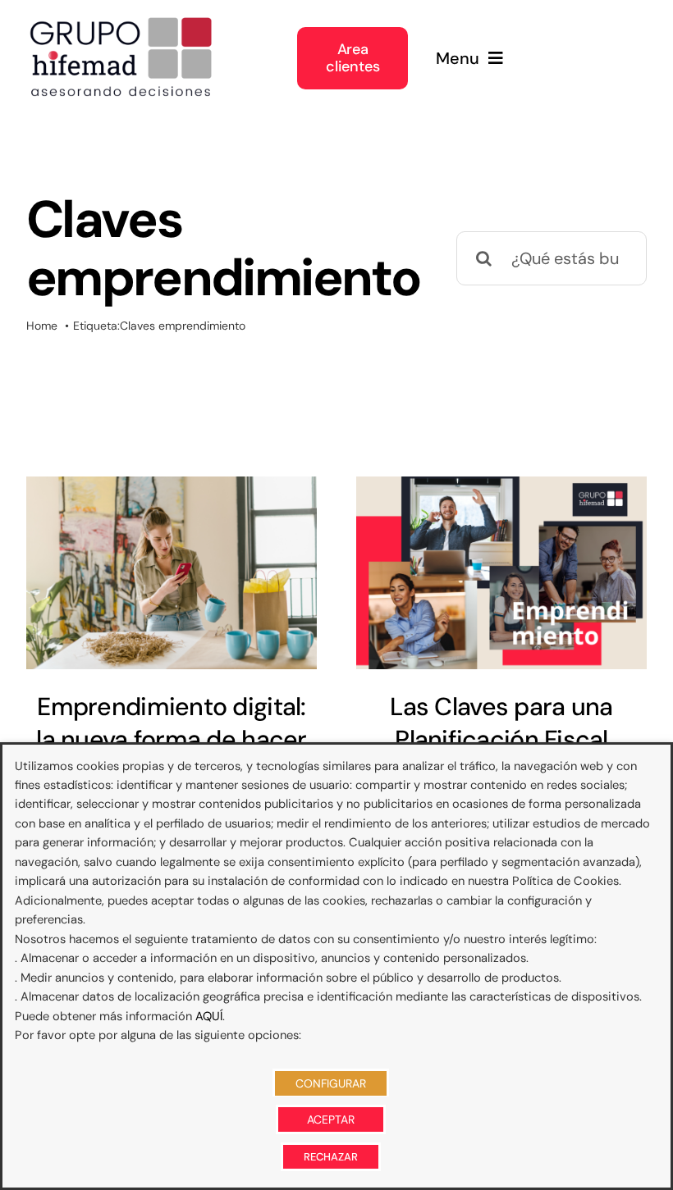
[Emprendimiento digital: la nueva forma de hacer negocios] (171, 573)
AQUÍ (208, 1016)
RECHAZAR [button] (331, 1157)
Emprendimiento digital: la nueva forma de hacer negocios (171, 739)
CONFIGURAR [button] (330, 1083)
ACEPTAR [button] (331, 1119)
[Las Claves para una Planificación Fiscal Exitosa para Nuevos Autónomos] (501, 573)
